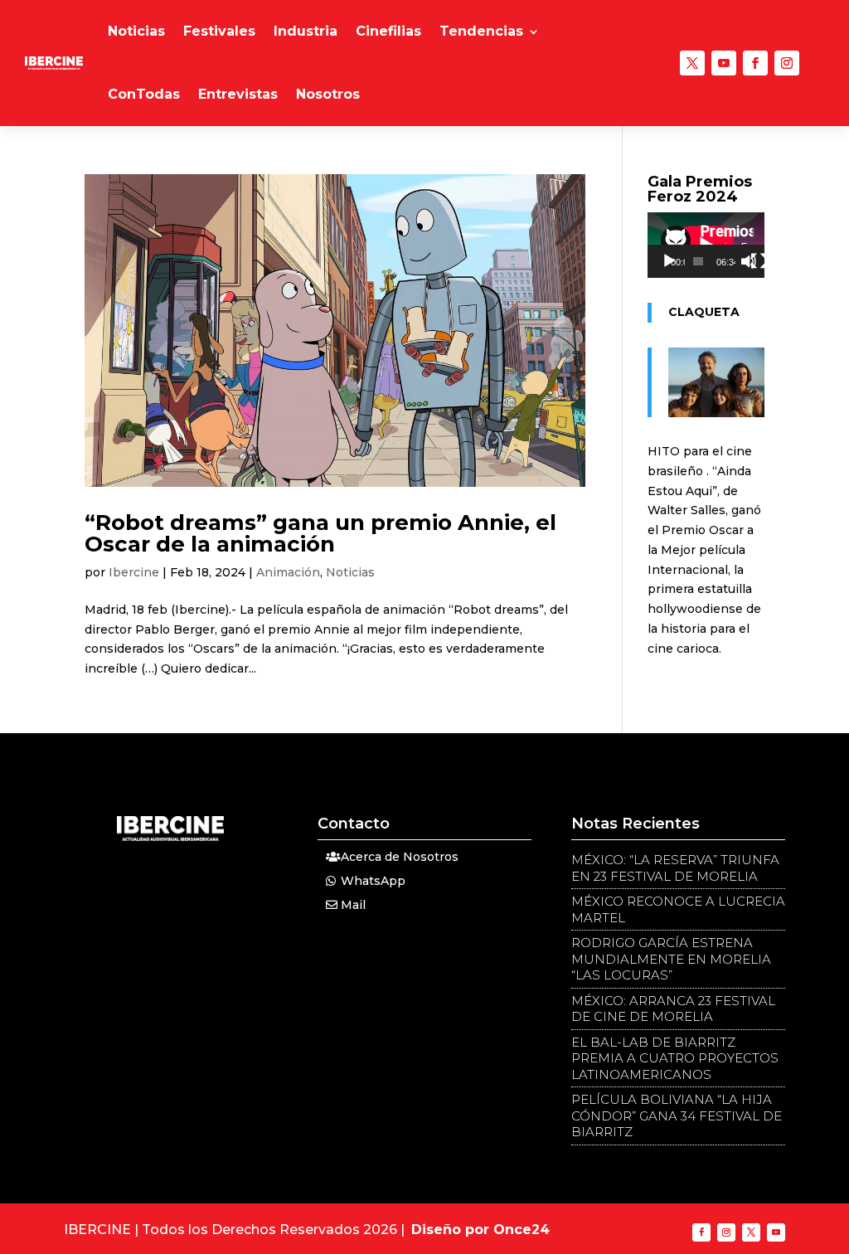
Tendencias (481, 31)
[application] (706, 245)
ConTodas (144, 94)
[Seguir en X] (692, 63)
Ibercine (134, 572)
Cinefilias (388, 31)
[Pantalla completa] (758, 261)
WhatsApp (373, 880)
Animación (288, 572)
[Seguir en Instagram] (786, 63)
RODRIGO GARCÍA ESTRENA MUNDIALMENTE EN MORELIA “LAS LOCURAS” (671, 959)
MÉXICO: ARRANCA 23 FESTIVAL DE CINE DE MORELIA (673, 1009)
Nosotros (328, 94)
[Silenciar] (748, 261)
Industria (305, 31)
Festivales (219, 31)
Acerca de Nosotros (399, 856)
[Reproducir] (669, 261)
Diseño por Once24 (480, 1229)
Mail (353, 904)
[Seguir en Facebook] (755, 63)
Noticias (136, 31)
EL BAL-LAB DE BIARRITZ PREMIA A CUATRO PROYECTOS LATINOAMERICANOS (675, 1058)
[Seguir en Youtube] (723, 63)
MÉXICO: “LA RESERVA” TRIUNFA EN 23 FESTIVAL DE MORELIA (675, 868)
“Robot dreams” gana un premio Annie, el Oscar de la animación (320, 533)
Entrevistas (238, 94)
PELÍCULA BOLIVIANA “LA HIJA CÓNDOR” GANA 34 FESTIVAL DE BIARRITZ (676, 1115)
